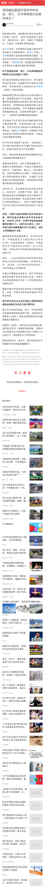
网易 (4, 3)
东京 (18, 130)
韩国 (16, 62)
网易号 (11, 3)
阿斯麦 (39, 86)
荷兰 (31, 52)
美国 (4, 55)
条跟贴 (22, 391)
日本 (7, 48)
